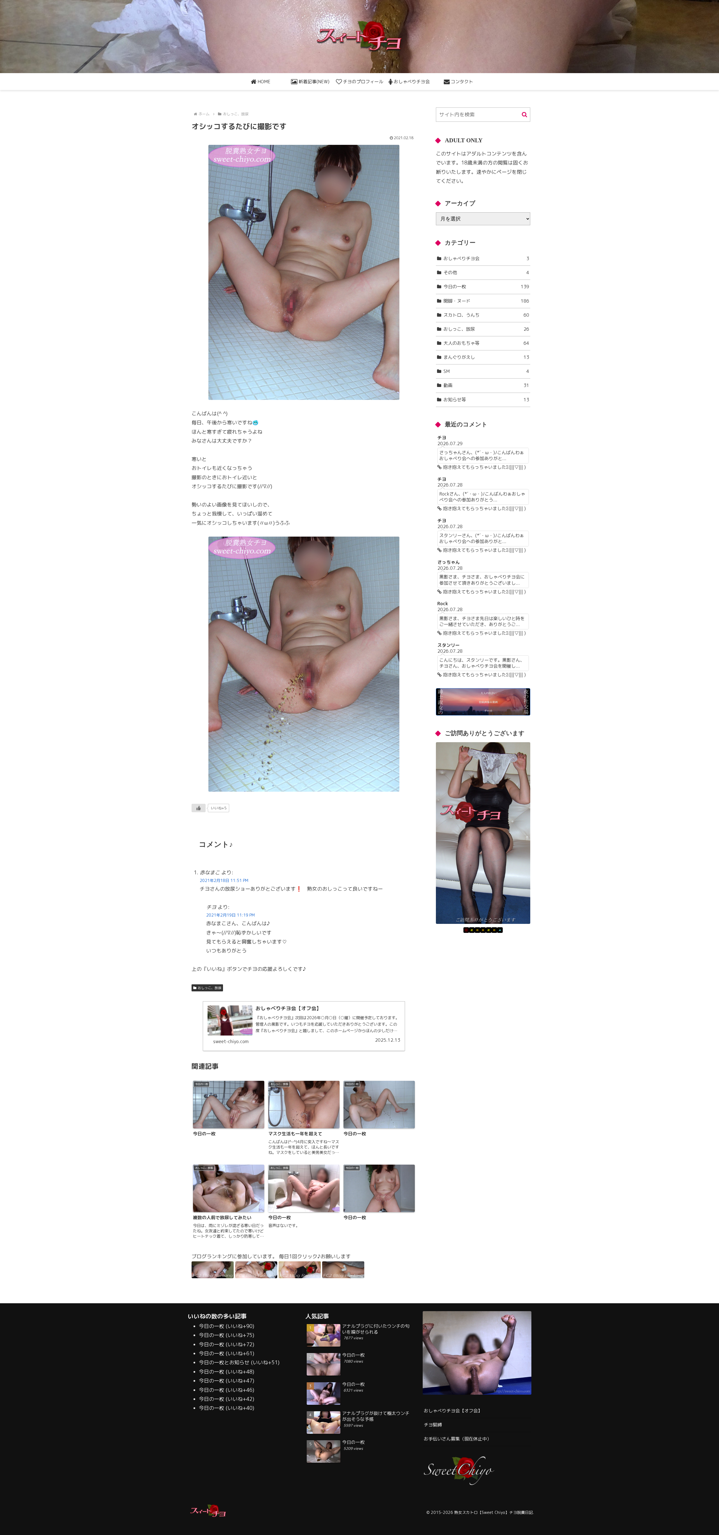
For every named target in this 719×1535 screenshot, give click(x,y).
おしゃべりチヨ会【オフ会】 (453, 1411)
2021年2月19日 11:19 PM (230, 915)
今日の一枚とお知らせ (224, 1362)
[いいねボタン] (199, 808)
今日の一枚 (211, 1326)
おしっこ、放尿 (209, 987)
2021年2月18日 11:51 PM (224, 880)
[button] (524, 114)
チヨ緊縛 (433, 1425)
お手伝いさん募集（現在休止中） (457, 1439)
